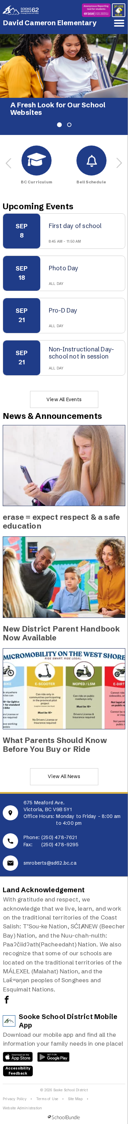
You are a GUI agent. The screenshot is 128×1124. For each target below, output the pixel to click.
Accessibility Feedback (18, 1063)
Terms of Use (47, 1091)
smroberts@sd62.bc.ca (50, 855)
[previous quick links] (9, 155)
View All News (64, 769)
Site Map (75, 1091)
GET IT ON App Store (14, 1051)
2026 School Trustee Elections (62, 105)
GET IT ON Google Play (49, 1051)
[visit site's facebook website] (7, 993)
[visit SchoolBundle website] (64, 1109)
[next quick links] (119, 155)
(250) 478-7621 (59, 830)
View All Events (64, 392)
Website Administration (22, 1100)
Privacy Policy (15, 1091)
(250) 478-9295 (60, 837)
